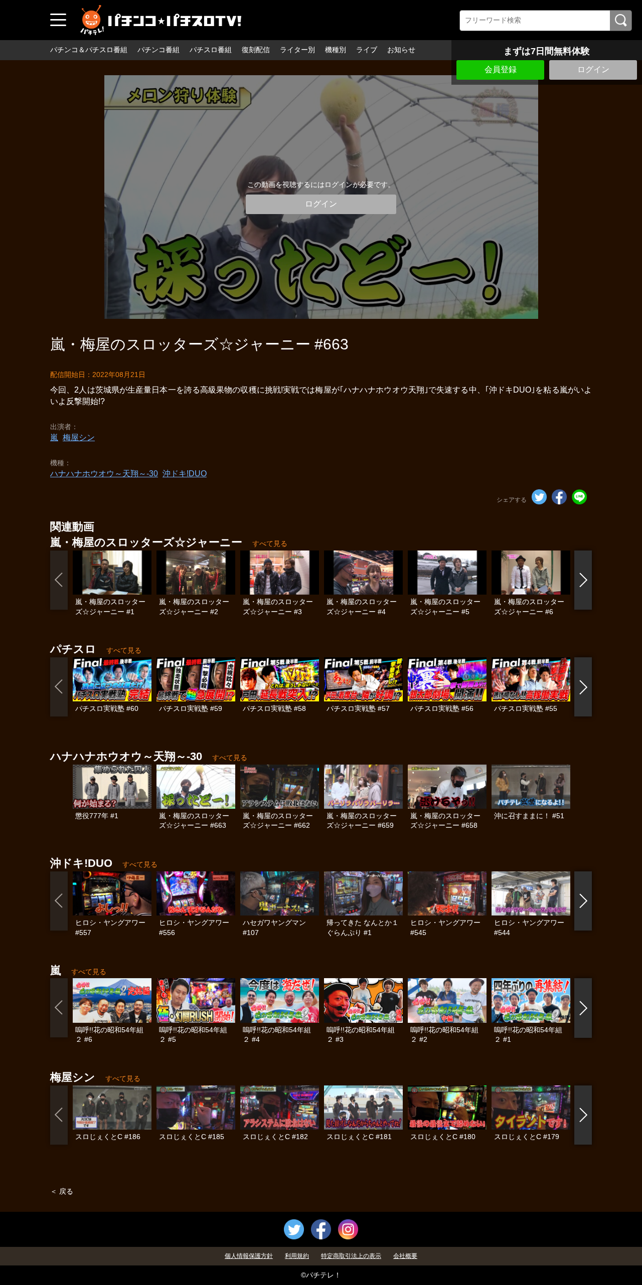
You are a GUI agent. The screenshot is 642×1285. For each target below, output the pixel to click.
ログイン (593, 69)
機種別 (335, 50)
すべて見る (269, 543)
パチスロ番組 (211, 50)
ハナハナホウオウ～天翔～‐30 (104, 473)
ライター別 (297, 50)
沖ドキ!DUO (185, 473)
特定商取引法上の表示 (351, 1255)
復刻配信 (256, 50)
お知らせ (401, 50)
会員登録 (501, 69)
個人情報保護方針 (249, 1255)
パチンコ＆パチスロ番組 (88, 50)
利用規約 (297, 1255)
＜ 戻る (61, 1191)
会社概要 (405, 1255)
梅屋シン (79, 437)
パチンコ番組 (158, 50)
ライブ (366, 50)
